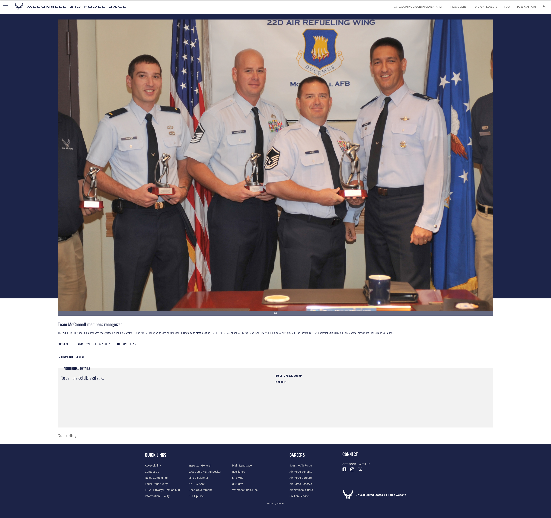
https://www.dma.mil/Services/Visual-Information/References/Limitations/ (366, 392)
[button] (4, 7)
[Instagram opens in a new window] (352, 469)
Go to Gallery (67, 435)
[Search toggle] (544, 7)
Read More (282, 382)
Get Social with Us (356, 464)
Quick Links (155, 455)
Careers (297, 455)
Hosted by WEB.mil (275, 503)
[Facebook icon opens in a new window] (344, 469)
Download (66, 357)
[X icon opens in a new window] (360, 469)
